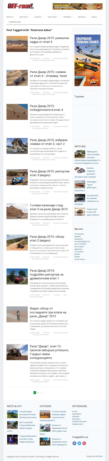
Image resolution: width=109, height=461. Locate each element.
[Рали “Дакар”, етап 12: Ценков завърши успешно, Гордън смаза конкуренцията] (17, 352)
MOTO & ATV (22, 17)
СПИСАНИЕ (80, 17)
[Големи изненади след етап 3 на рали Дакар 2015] (17, 211)
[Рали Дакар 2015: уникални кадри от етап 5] (17, 44)
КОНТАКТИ (76, 419)
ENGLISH (94, 17)
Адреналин (78, 249)
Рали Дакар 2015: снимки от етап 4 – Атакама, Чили (48, 74)
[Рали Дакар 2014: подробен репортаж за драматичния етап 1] (17, 276)
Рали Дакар (42, 60)
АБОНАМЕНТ (77, 414)
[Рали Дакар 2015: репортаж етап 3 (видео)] (17, 177)
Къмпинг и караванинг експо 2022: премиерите (59, 442)
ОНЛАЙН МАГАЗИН (15, 22)
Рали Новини (51, 60)
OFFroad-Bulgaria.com (82, 241)
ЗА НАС (74, 411)
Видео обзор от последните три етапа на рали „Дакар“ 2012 (48, 312)
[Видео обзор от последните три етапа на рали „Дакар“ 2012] (17, 314)
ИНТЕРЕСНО (66, 17)
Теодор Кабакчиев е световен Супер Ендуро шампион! (28, 439)
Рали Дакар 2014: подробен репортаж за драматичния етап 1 (46, 274)
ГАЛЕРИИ (35, 60)
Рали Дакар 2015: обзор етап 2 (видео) (47, 238)
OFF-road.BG (36, 58)
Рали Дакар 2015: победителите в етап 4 (46, 108)
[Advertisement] (90, 122)
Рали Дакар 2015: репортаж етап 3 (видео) (50, 173)
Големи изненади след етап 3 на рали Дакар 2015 (49, 207)
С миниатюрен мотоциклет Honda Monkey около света (28, 414)
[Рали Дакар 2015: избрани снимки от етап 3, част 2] (17, 146)
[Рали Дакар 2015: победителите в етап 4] (17, 112)
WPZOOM (99, 456)
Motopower (79, 239)
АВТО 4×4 (9, 17)
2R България (79, 234)
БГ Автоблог (79, 252)
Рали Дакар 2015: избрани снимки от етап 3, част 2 (48, 142)
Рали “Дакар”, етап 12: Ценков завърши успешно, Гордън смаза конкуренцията (49, 352)
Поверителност (78, 424)
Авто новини (79, 247)
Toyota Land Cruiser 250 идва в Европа (93, 212)
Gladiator (78, 236)
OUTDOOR (36, 17)
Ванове (77, 254)
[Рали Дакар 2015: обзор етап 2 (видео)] (17, 242)
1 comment (56, 295)
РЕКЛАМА (75, 417)
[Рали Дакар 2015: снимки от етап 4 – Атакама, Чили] (17, 78)
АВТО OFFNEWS (80, 244)
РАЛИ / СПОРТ (51, 17)
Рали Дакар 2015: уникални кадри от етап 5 (49, 40)
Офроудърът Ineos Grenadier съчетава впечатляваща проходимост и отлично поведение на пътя (87, 157)
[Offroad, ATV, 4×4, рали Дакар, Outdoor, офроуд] (25, 5)
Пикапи (77, 257)
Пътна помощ (80, 259)
